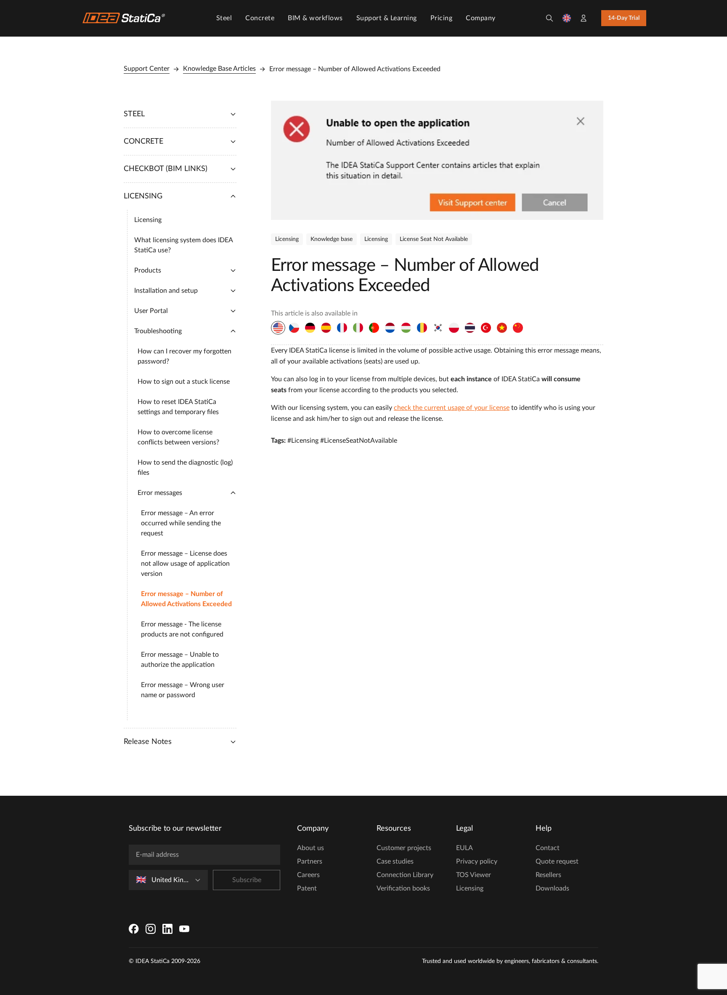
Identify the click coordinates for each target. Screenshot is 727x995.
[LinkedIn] (167, 929)
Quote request (557, 861)
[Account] (583, 18)
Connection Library (405, 875)
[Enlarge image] (437, 160)
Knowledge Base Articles (219, 68)
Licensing (469, 888)
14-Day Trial (623, 18)
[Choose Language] (566, 18)
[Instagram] (151, 929)
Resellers (548, 875)
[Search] (549, 18)
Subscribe (246, 880)
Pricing (441, 18)
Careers (308, 875)
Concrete (259, 18)
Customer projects (404, 848)
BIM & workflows (315, 18)
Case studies (395, 861)
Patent (307, 888)
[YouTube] (184, 929)
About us (310, 848)
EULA (464, 848)
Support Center (147, 68)
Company (481, 18)
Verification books (403, 888)
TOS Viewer (473, 875)
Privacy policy (476, 861)
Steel (224, 18)
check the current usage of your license (451, 407)
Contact (548, 848)
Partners (309, 861)
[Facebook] (134, 929)
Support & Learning (386, 18)
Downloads (552, 888)
